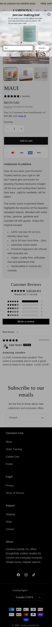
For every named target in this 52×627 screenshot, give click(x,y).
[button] (49, 14)
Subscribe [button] (42, 48)
